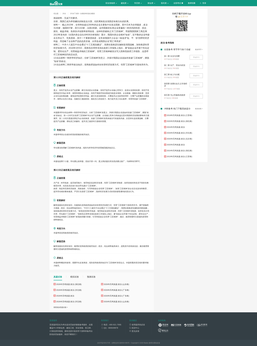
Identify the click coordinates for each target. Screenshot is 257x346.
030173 (106, 343)
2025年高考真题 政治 (176, 145)
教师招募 (191, 3)
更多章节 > (199, 49)
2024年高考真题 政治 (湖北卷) (179, 151)
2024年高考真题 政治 (176, 127)
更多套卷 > (199, 109)
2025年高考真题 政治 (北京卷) (179, 139)
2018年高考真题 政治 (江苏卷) (179, 115)
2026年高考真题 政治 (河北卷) (69, 290)
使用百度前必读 (154, 343)
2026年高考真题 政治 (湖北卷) (69, 284)
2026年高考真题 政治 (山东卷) (116, 284)
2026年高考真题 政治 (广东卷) (116, 290)
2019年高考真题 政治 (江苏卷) (179, 156)
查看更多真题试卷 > (61, 307)
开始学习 (196, 57)
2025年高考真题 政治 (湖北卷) (179, 121)
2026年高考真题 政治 (65, 296)
